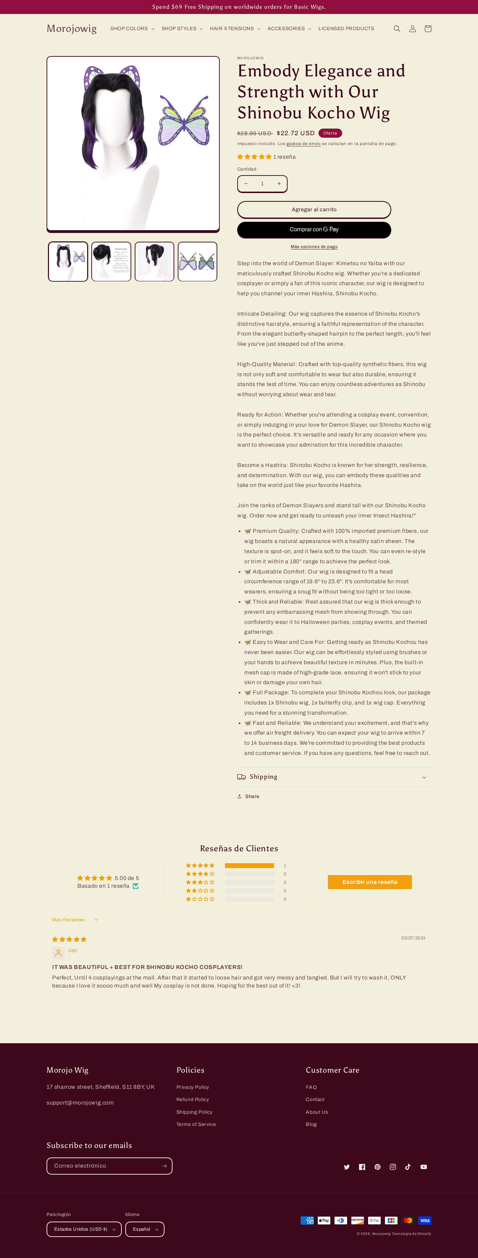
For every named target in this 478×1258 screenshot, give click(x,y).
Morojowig (381, 1234)
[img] (69, 939)
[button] (131, 28)
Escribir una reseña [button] (370, 882)
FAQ (311, 1087)
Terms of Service (196, 1124)
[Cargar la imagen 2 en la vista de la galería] (111, 261)
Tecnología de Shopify (411, 1234)
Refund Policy (192, 1099)
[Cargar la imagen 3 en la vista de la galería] (154, 261)
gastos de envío (304, 143)
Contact (315, 1099)
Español (141, 1229)
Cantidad (246, 169)
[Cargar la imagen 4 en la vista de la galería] (197, 261)
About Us (317, 1112)
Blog (311, 1124)
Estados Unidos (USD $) (81, 1229)
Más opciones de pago (314, 246)
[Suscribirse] (164, 1166)
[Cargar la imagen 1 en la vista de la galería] (68, 261)
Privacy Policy (192, 1087)
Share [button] (252, 796)
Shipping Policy (194, 1112)
